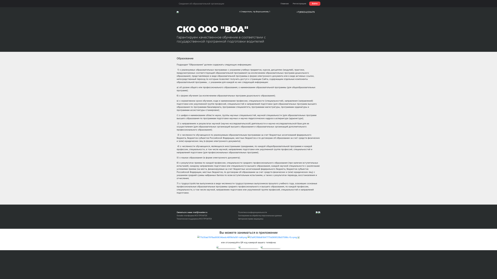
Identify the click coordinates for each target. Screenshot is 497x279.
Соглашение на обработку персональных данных (260, 216)
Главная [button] (285, 3)
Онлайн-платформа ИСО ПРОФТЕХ (192, 216)
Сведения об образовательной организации (201, 3)
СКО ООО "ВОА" (212, 29)
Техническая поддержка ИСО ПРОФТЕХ (194, 219)
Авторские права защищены (250, 219)
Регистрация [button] (299, 3)
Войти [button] (314, 4)
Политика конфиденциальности (252, 212)
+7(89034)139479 (306, 12)
